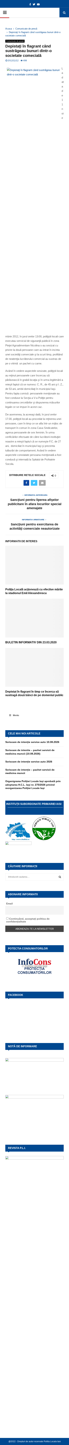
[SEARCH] (60, 876)
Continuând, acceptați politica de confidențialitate (28, 920)
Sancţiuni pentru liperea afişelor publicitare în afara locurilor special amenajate (34, 504)
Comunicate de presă (15, 41)
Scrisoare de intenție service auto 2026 (28, 761)
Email (9, 903)
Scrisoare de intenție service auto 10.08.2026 (32, 742)
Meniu (16, 715)
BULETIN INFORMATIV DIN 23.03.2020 (31, 642)
